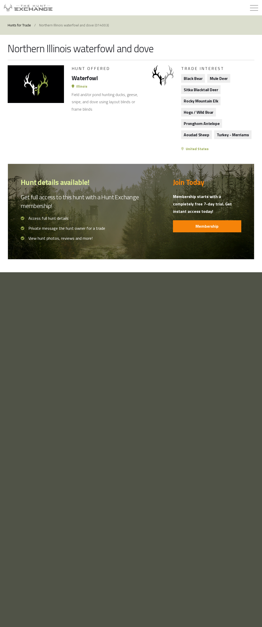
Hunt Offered (91, 68)
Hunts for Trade (19, 25)
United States (197, 149)
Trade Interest (202, 68)
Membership (207, 226)
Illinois (81, 86)
